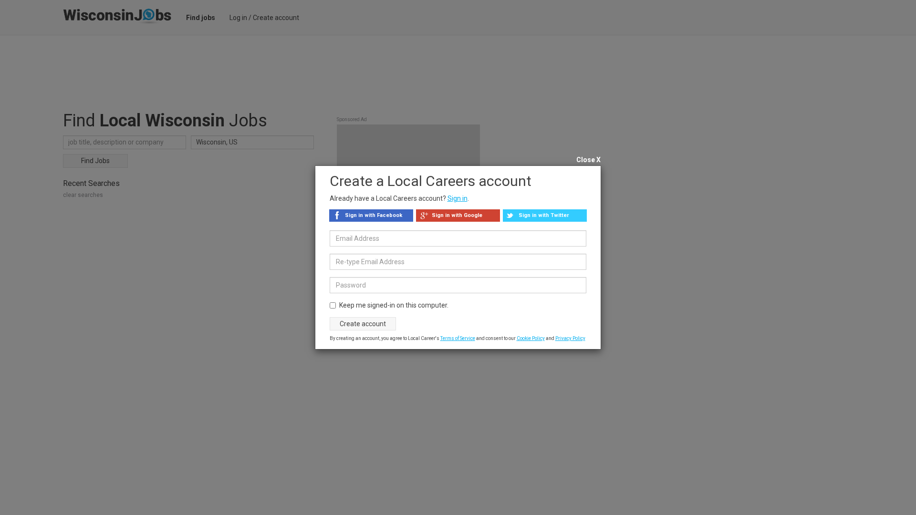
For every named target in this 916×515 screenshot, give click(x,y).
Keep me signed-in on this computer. (393, 305)
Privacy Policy (570, 338)
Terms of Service (457, 338)
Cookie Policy (531, 338)
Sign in (458, 198)
